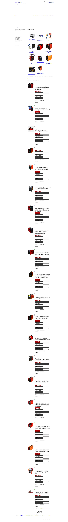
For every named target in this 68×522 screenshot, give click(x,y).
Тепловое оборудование (18, 37)
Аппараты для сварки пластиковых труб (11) (40, 40)
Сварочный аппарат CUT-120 (42, 186)
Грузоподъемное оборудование (18, 40)
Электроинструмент (17, 38)
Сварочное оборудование (18, 30)
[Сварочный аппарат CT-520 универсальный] (31, 232)
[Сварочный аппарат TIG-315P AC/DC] (31, 88)
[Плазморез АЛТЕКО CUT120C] (31, 473)
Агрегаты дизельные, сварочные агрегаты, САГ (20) (31, 40)
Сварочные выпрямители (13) (48, 52)
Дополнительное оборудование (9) (32, 52)
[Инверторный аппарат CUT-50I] (31, 340)
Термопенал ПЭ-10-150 (41, 489)
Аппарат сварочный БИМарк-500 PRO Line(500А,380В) (40, 378)
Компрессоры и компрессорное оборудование (20, 29)
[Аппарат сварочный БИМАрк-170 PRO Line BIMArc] (31, 450)
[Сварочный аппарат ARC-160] (31, 320)
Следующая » (45, 508)
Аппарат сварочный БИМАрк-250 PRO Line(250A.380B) (40, 401)
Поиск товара (46, 1)
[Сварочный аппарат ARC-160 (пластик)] (31, 299)
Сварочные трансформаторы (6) (32, 63)
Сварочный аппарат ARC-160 (42, 314)
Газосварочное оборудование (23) (49, 40)
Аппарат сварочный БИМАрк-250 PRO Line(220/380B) (40, 423)
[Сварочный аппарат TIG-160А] (31, 153)
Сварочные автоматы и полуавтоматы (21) (49, 63)
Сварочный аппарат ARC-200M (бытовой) (41, 250)
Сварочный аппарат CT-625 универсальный (42, 206)
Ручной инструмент (17, 39)
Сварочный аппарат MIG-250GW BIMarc (41, 165)
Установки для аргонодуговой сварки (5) (40, 73)
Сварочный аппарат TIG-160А (43, 147)
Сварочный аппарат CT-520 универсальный (42, 228)
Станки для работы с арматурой (18, 36)
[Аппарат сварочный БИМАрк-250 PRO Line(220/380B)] (31, 427)
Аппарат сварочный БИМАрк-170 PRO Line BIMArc (41, 446)
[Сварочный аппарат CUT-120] (31, 191)
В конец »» (48, 508)
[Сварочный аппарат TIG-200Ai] (31, 131)
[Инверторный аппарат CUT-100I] (31, 361)
